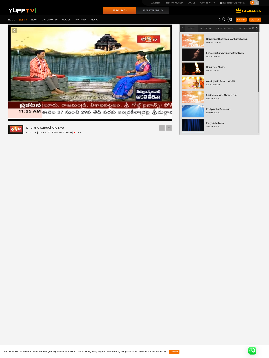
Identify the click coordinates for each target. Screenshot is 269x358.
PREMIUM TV (120, 10)
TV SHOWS (81, 19)
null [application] (23, 118)
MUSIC (94, 19)
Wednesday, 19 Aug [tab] (249, 28)
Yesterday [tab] (205, 28)
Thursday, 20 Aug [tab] (225, 28)
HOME (11, 19)
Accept (174, 351)
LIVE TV (23, 19)
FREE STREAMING (153, 10)
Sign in (241, 19)
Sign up (255, 19)
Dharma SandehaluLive (45, 127)
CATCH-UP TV (50, 19)
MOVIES (66, 19)
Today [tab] (191, 28)
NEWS (34, 19)
